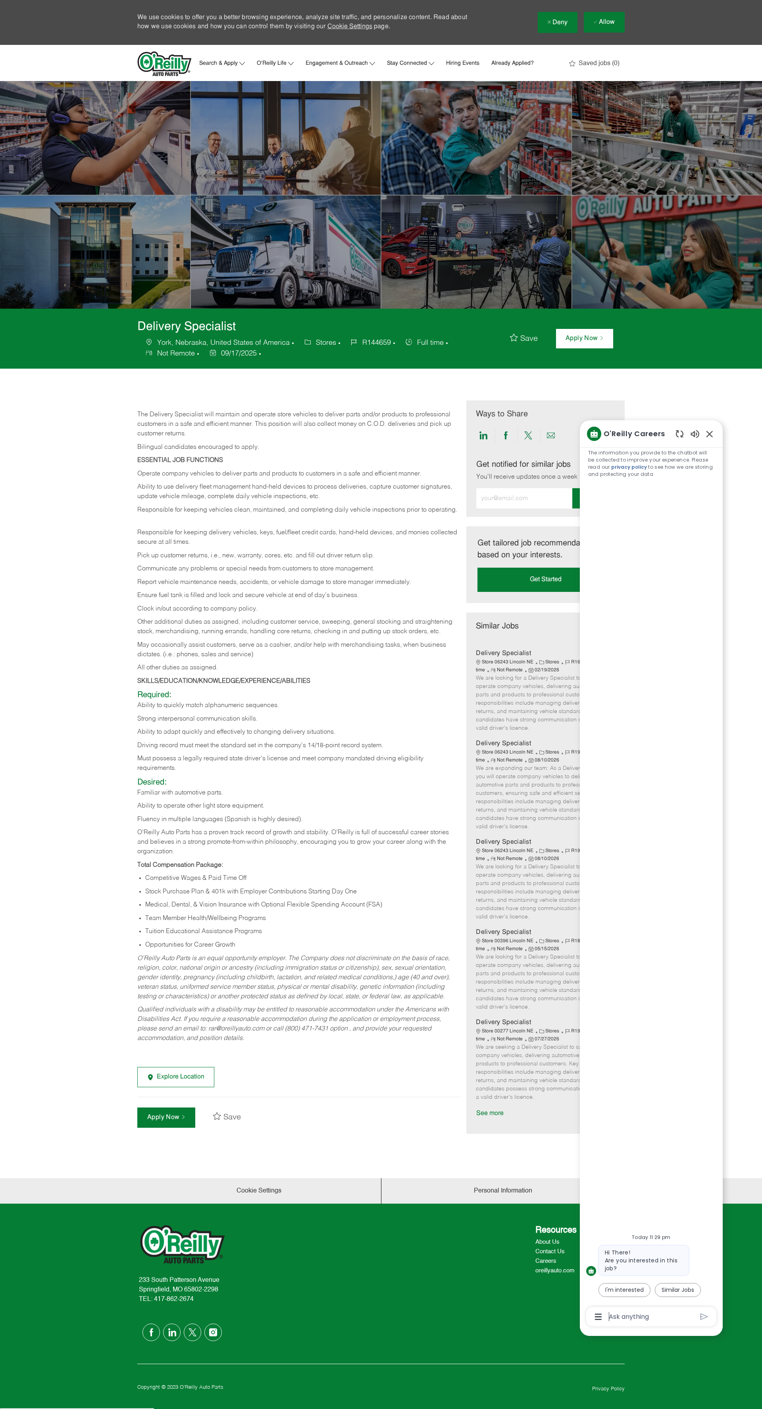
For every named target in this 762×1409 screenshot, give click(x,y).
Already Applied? (512, 63)
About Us (547, 1242)
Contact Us (550, 1251)
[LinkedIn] (172, 1332)
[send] (704, 1317)
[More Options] (598, 1317)
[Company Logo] (164, 63)
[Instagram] (213, 1332)
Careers (545, 1261)
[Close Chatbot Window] (709, 433)
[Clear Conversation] (679, 433)
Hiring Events (462, 63)
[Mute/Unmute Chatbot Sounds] (695, 433)
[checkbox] (523, 339)
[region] (651, 875)
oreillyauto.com (555, 1271)
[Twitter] (192, 1332)
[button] (585, 339)
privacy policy (629, 467)
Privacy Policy (608, 1389)
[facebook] (151, 1332)
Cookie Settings (349, 26)
